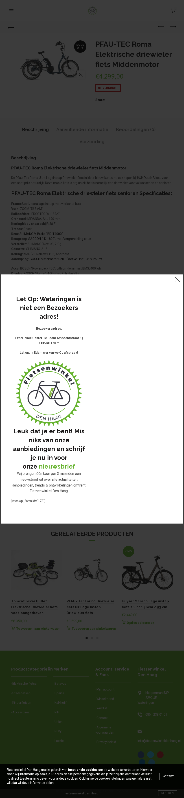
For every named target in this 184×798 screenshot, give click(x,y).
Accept (168, 776)
